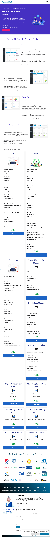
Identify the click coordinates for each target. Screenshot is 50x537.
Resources (24, 1)
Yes (18, 510)
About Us (33, 1)
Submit (18, 527)
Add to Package (13, 403)
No (33, 510)
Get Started (6, 30)
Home (16, 1)
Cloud (20, 1)
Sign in (44, 1)
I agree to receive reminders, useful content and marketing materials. (29, 524)
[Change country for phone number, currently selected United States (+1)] (17, 516)
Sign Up (13, 233)
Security (28, 1)
